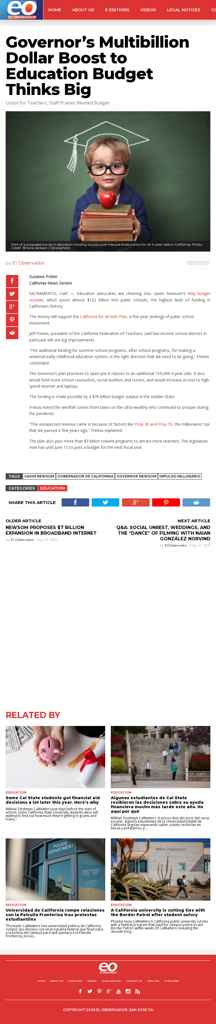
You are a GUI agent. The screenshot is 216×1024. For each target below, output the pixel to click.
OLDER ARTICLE (23, 520)
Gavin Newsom (39, 476)
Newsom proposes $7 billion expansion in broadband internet (51, 530)
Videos (148, 9)
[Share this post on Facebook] (12, 281)
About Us (83, 9)
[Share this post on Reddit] (12, 333)
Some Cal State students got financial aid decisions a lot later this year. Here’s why (53, 800)
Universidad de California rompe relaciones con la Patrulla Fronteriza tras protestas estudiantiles (55, 915)
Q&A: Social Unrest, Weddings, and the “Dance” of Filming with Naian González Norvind (163, 533)
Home (54, 9)
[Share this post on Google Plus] (12, 307)
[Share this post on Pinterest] (12, 320)
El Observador (28, 263)
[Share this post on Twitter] (12, 294)
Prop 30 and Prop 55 (153, 424)
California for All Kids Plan (103, 316)
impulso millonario (180, 476)
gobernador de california (85, 476)
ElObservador (176, 545)
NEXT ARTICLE (194, 520)
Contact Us (134, 980)
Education (52, 488)
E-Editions (117, 9)
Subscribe (171, 980)
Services (153, 980)
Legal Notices (183, 9)
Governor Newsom (136, 476)
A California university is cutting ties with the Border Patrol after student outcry (158, 912)
